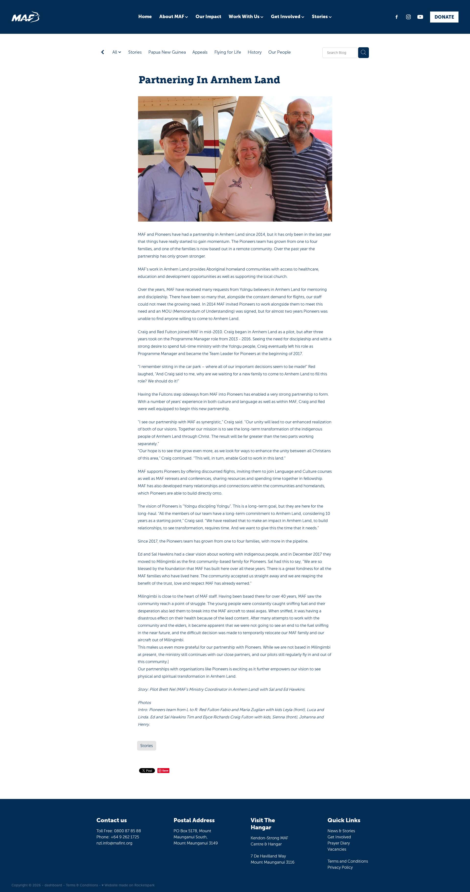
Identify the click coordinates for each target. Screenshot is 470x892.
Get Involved (286, 16)
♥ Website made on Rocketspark (128, 885)
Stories (320, 16)
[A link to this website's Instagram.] (408, 17)
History (255, 52)
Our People (279, 52)
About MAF (172, 16)
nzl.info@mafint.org (114, 843)
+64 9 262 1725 (125, 837)
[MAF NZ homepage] (56, 17)
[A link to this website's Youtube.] (420, 17)
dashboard (53, 885)
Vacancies (337, 849)
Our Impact (208, 16)
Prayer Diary (339, 843)
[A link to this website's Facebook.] (396, 17)
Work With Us (244, 16)
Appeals (200, 52)
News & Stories (341, 831)
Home (145, 16)
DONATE (444, 16)
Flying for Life (227, 52)
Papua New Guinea (167, 52)
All (115, 52)
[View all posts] (102, 52)
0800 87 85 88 (127, 831)
